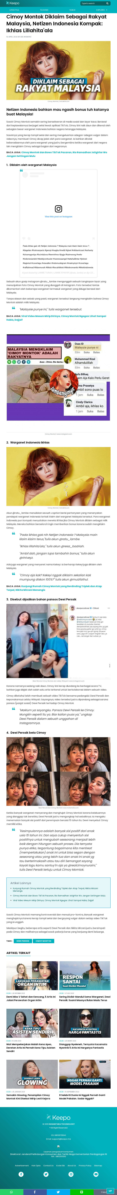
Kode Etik (60, 1165)
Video (72, 10)
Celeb (8, 993)
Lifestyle (14, 10)
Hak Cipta (36, 1165)
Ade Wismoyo (25, 37)
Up (110, 1191)
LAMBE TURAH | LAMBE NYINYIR (53, 273)
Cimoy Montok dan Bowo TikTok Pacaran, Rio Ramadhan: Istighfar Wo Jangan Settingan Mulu (59, 895)
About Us (72, 1165)
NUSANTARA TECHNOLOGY (62, 1124)
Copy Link (105, 1192)
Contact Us (48, 1165)
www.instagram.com (64, 434)
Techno (44, 10)
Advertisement (22, 1165)
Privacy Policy (85, 1165)
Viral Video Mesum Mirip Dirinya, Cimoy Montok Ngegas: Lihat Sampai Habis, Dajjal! (53, 900)
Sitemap (98, 1165)
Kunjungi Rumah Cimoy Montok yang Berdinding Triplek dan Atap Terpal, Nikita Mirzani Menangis (55, 889)
